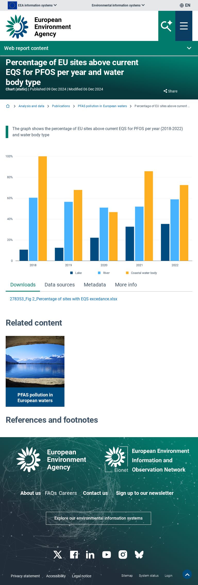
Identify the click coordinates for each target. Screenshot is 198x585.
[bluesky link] (139, 554)
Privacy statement (25, 576)
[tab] (23, 285)
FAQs (51, 493)
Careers (68, 493)
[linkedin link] (90, 554)
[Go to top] (187, 574)
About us (30, 493)
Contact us (95, 493)
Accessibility (56, 576)
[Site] (67, 26)
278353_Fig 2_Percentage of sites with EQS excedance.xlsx (63, 298)
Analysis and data (31, 106)
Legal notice (81, 576)
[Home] (8, 106)
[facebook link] (74, 554)
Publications (61, 106)
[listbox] (32, 5)
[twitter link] (58, 554)
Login (168, 576)
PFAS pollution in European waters (102, 106)
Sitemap (127, 576)
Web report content (26, 48)
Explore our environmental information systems (98, 518)
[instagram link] (123, 554)
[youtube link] (107, 554)
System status (149, 576)
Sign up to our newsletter (145, 493)
